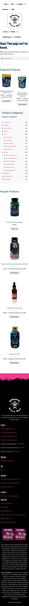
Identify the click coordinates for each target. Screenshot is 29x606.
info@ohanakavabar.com (8, 429)
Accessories (7, 122)
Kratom (6, 152)
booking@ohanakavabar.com (9, 432)
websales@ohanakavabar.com (9, 436)
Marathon (6, 173)
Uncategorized (8, 176)
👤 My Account (6, 37)
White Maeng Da (10, 170)
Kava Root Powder (11, 146)
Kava (5, 134)
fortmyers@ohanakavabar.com (9, 440)
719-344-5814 (21, 447)
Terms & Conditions (6, 503)
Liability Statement (6, 518)
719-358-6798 (20, 444)
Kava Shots (9, 149)
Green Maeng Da (10, 155)
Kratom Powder (10, 164)
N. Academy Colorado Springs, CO (10, 483)
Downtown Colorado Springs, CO (10, 479)
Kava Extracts (9, 143)
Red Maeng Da (10, 167)
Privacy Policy (4, 507)
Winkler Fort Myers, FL (7, 487)
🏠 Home (5, 32)
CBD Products (8, 128)
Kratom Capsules (11, 161)
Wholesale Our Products (7, 461)
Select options (7, 101)
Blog (13, 9)
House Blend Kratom (11, 158)
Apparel (6, 125)
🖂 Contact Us (17, 37)
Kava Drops (9, 137)
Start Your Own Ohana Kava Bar (10, 496)
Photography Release (6, 511)
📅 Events (12, 32)
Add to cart (14, 229)
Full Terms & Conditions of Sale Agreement (13, 514)
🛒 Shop (4, 4)
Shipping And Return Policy (8, 522)
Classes (6, 131)
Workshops (7, 179)
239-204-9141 (16, 451)
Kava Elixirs (9, 140)
